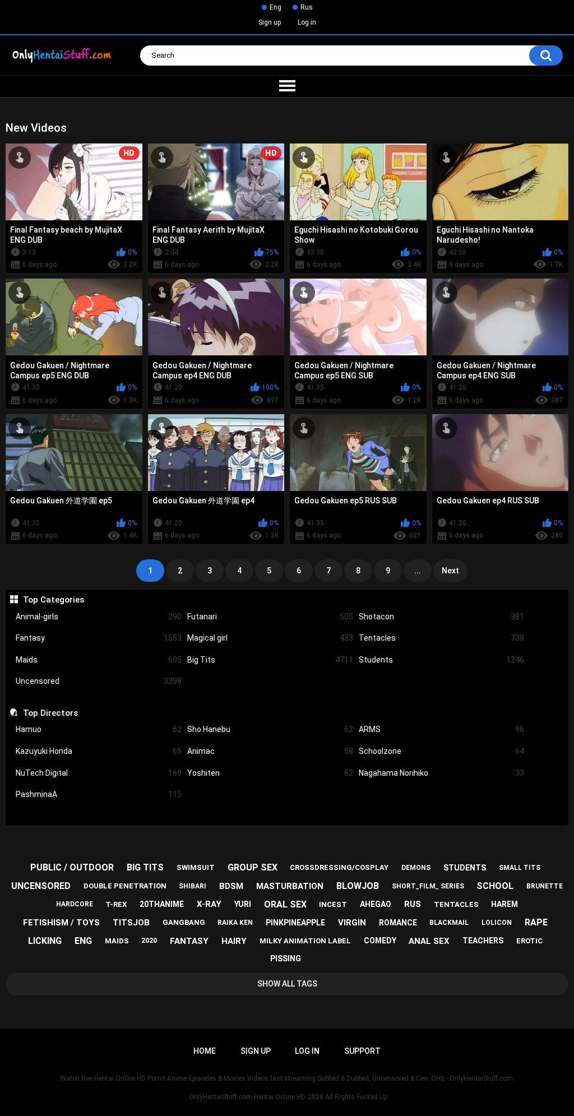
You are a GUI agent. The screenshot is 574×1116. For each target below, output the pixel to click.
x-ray (209, 904)
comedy (380, 940)
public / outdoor (72, 867)
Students (442, 659)
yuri (242, 904)
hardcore (74, 904)
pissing (285, 958)
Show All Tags (287, 983)
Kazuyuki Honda (99, 751)
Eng (275, 7)
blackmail (449, 923)
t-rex (116, 904)
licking (45, 941)
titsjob (131, 923)
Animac (270, 751)
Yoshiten (270, 772)
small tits (519, 868)
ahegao (375, 904)
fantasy (189, 941)
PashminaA (99, 794)
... (417, 570)
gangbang (184, 922)
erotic (529, 941)
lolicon (497, 923)
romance (398, 922)
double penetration (125, 886)
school (494, 886)
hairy (234, 941)
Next (450, 570)
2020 (149, 940)
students (464, 867)
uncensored (41, 886)
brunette (544, 886)
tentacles (456, 904)
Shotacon (442, 616)
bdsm (231, 886)
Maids (99, 659)
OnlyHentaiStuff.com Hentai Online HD (247, 1097)
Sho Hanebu (270, 729)
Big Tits (270, 659)
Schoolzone (442, 751)
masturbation (289, 886)
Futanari (270, 616)
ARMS (442, 729)
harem (504, 904)
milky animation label (305, 941)
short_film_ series (428, 886)
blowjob (357, 886)
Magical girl (270, 637)
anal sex (429, 941)
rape (536, 922)
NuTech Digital (99, 772)
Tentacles (442, 637)
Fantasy (99, 637)
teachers (482, 940)
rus (412, 904)
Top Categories (53, 600)
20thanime (162, 904)
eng (83, 941)
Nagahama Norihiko (442, 772)
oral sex (285, 904)
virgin (352, 923)
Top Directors (50, 713)
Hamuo (99, 729)
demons (415, 868)
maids (117, 941)
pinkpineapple (295, 922)
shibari (192, 886)
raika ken (235, 923)
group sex (252, 867)
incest (333, 904)
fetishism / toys (61, 923)
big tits (145, 867)
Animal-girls (99, 616)
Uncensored (99, 681)
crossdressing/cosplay (339, 867)
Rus (306, 7)
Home (204, 1050)
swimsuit (196, 867)
